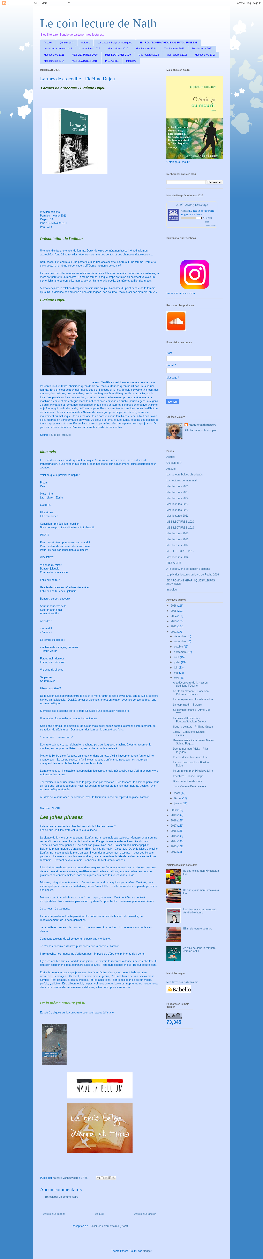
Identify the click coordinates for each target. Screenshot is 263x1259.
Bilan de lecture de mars (187, 781)
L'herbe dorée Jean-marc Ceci (190, 757)
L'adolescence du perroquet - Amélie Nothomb (200, 911)
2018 (174, 820)
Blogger (146, 1250)
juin (176, 667)
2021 (174, 631)
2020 (174, 810)
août (177, 657)
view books (211, 225)
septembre (180, 651)
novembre (180, 641)
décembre (180, 636)
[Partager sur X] (106, 1178)
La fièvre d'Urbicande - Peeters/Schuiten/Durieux (189, 720)
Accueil (48, 42)
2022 (174, 626)
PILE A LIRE (112, 60)
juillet (177, 662)
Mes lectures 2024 (146, 48)
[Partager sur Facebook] (110, 1178)
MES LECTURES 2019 (118, 54)
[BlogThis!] (102, 1178)
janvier (178, 803)
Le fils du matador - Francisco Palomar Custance (191, 692)
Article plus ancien (145, 1213)
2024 (174, 616)
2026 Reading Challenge (192, 204)
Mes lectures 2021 (54, 54)
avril (177, 677)
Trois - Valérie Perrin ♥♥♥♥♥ (189, 786)
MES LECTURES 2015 (85, 60)
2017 (174, 825)
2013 (174, 846)
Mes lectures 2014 (54, 60)
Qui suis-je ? (67, 42)
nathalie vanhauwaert (202, 424)
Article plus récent (54, 1213)
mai (176, 672)
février (178, 798)
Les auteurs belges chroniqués (114, 42)
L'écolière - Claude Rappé (188, 776)
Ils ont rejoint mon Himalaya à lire (193, 699)
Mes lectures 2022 (202, 48)
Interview (131, 60)
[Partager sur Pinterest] (114, 1178)
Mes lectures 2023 (174, 48)
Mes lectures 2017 (205, 54)
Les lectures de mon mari (58, 48)
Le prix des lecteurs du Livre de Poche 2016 (192, 574)
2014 (174, 841)
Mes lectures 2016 (177, 54)
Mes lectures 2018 (148, 54)
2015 (174, 836)
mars (177, 792)
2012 (174, 851)
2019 (174, 815)
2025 (174, 610)
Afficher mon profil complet (201, 430)
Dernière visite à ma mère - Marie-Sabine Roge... (193, 742)
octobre (179, 646)
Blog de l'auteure (61, 434)
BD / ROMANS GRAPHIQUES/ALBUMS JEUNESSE (168, 42)
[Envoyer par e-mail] (98, 1178)
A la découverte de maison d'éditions (188, 568)
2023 (174, 621)
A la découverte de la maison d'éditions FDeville (190, 684)
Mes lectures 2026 (90, 48)
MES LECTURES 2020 (85, 54)
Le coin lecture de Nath (98, 23)
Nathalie (185, 210)
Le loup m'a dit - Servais (187, 704)
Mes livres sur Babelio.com (182, 982)
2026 (174, 605)
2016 (174, 830)
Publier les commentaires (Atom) (108, 1226)
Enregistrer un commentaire (61, 1196)
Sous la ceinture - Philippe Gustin (193, 726)
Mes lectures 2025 (118, 48)
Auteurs (85, 42)
